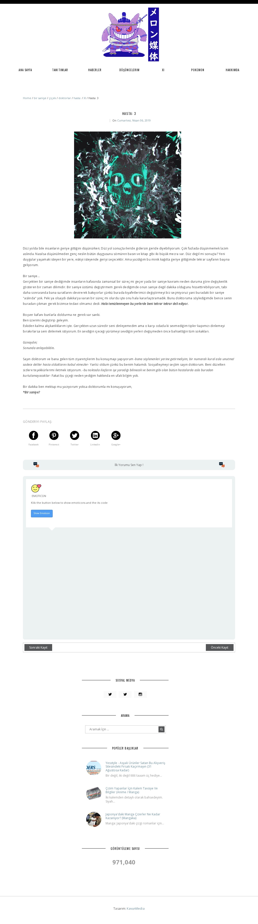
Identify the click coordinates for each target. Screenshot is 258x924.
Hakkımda (233, 70)
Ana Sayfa (25, 70)
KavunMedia (135, 908)
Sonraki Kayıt (38, 647)
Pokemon (197, 70)
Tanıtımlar (60, 70)
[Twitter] (110, 694)
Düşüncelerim (129, 70)
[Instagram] (140, 694)
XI (163, 70)
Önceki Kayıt (219, 647)
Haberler (95, 70)
